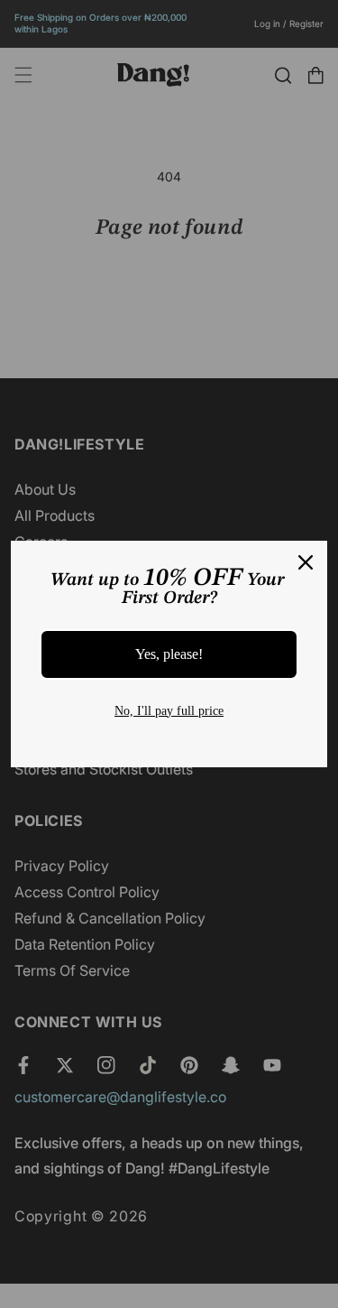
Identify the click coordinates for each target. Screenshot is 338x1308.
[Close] (305, 562)
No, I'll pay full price (169, 711)
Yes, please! (169, 654)
